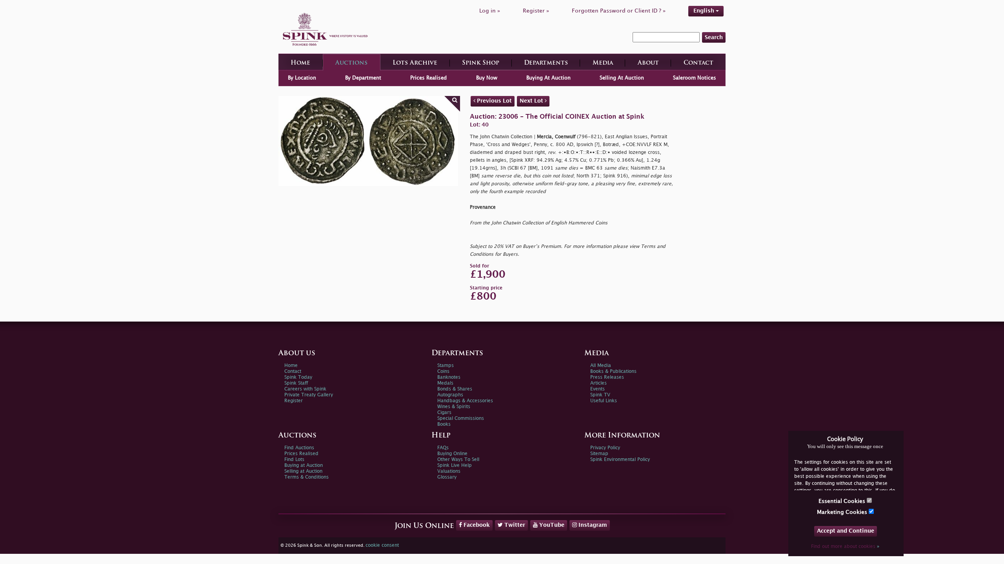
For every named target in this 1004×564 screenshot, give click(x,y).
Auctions (351, 63)
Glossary (447, 477)
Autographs (450, 395)
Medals (445, 383)
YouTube (551, 525)
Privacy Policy (605, 448)
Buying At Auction (548, 78)
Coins (443, 371)
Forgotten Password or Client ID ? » (619, 10)
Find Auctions (299, 448)
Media (603, 63)
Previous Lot (493, 100)
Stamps (445, 365)
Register (293, 401)
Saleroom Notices (694, 78)
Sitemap (599, 454)
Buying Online (452, 454)
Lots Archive (415, 63)
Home (300, 63)
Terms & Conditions (306, 477)
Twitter (514, 525)
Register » (536, 10)
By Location (302, 78)
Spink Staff (296, 383)
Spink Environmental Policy (620, 459)
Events (597, 389)
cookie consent (382, 545)
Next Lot (532, 100)
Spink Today (298, 377)
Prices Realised (428, 78)
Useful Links (603, 401)
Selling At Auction (622, 78)
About (648, 63)
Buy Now (486, 78)
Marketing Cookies (843, 512)
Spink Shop (480, 63)
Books (444, 424)
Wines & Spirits (453, 407)
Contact (698, 63)
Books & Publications (613, 371)
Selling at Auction (303, 471)
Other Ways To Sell (458, 459)
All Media (600, 365)
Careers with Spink (305, 389)
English (704, 10)
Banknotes (448, 377)
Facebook (476, 525)
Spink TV (600, 395)
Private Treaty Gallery (308, 395)
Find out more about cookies (845, 546)
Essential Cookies (842, 501)
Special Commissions (460, 418)
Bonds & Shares (454, 389)
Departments (546, 63)
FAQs (443, 448)
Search (714, 37)
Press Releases (607, 377)
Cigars (444, 412)
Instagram (592, 525)
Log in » (489, 10)
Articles (598, 383)
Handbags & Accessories (465, 401)
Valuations (448, 471)
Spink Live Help (454, 465)
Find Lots (294, 459)
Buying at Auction (303, 465)
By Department (363, 78)
